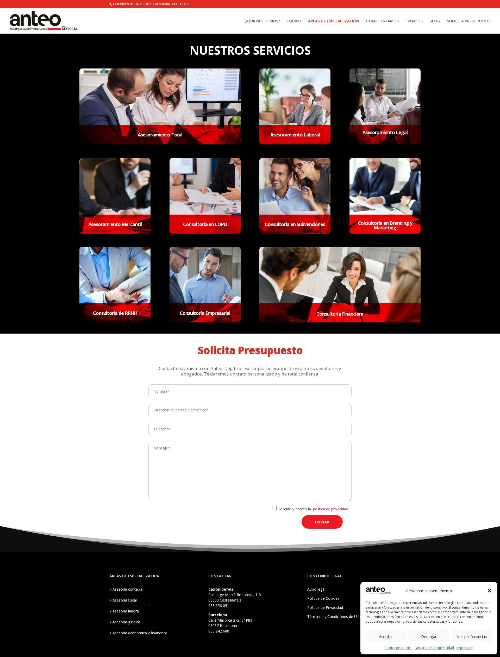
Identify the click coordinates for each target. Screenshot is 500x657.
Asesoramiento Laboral (295, 135)
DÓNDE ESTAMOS (382, 21)
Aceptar (386, 636)
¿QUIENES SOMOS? (262, 21)
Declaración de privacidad (434, 648)
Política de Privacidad (325, 607)
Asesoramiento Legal (385, 132)
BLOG (434, 21)
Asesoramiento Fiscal (160, 135)
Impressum (465, 648)
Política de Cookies (323, 598)
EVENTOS (414, 21)
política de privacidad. (331, 508)
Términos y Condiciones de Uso (334, 616)
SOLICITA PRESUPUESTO (469, 21)
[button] (489, 590)
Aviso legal (316, 589)
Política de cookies (398, 648)
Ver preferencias (472, 636)
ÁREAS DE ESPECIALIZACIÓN (333, 21)
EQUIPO (294, 21)
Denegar (429, 636)
